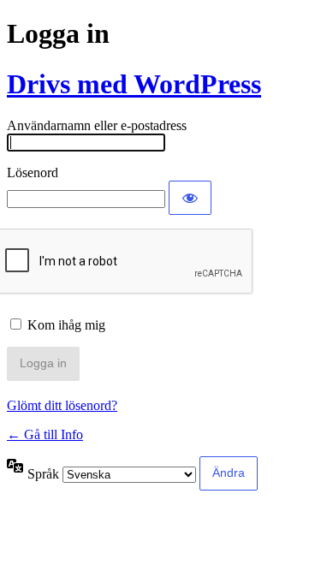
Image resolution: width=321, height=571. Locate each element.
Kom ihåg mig (66, 325)
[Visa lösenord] (190, 198)
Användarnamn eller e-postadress (97, 125)
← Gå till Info (45, 434)
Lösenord (32, 172)
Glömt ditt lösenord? (62, 405)
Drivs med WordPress (134, 83)
